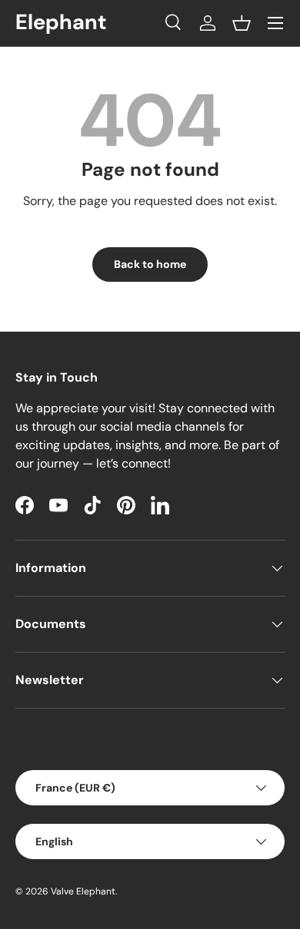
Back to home (150, 264)
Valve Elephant (83, 891)
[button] (241, 23)
